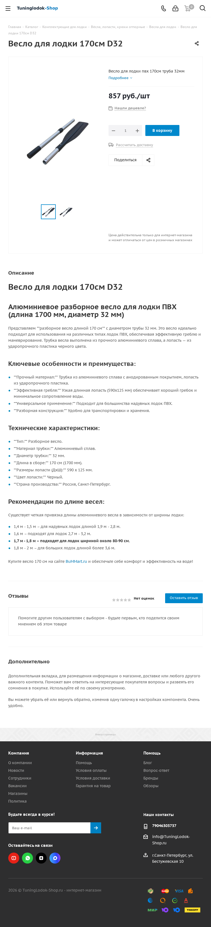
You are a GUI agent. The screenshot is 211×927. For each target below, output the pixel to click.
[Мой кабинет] (175, 8)
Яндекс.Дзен (41, 858)
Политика (17, 801)
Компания (18, 753)
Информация (89, 753)
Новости (16, 770)
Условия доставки (93, 778)
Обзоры (151, 785)
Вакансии (17, 785)
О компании (20, 762)
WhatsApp (27, 858)
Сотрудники (19, 778)
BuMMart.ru (76, 561)
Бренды (150, 778)
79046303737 (164, 825)
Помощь (84, 762)
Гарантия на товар (93, 785)
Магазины (17, 793)
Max (54, 858)
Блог (147, 762)
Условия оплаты (91, 770)
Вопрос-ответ (156, 770)
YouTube (13, 858)
